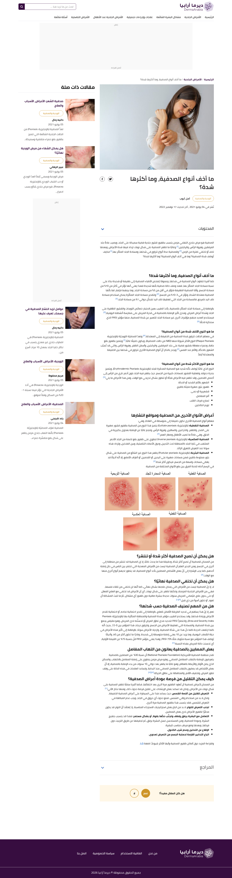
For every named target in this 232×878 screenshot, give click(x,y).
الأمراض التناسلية (80, 17)
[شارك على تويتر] (110, 179)
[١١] (173, 643)
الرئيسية (209, 17)
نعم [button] (145, 793)
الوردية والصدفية (203, 198)
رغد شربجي (57, 418)
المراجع (207, 767)
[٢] (180, 251)
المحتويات (206, 228)
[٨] (202, 574)
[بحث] (21, 6)
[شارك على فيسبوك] (102, 179)
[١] (177, 246)
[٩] (179, 599)
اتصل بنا (81, 853)
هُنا (142, 743)
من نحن (152, 853)
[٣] (158, 294)
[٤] (117, 298)
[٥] (104, 312)
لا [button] (134, 793)
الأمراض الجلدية (192, 17)
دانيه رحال (57, 120)
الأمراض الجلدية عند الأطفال (108, 17)
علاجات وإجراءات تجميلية (140, 17)
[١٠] (177, 599)
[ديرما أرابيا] (197, 7)
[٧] (104, 377)
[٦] (124, 340)
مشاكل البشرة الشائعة (168, 17)
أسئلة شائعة (60, 17)
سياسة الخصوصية (103, 853)
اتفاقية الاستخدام (131, 853)
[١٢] (152, 672)
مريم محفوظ (56, 375)
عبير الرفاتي (56, 167)
